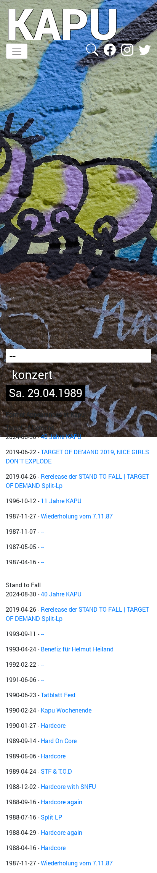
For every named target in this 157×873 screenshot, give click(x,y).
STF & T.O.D (56, 771)
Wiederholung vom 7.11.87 (77, 516)
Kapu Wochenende (66, 710)
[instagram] (128, 49)
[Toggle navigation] (16, 51)
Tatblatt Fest (58, 695)
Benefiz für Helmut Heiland (77, 649)
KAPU (62, 23)
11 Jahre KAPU (61, 501)
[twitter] (145, 49)
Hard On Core (59, 741)
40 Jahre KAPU (61, 436)
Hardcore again (61, 802)
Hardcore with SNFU (68, 786)
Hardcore (53, 725)
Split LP (51, 817)
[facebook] (110, 49)
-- (42, 531)
